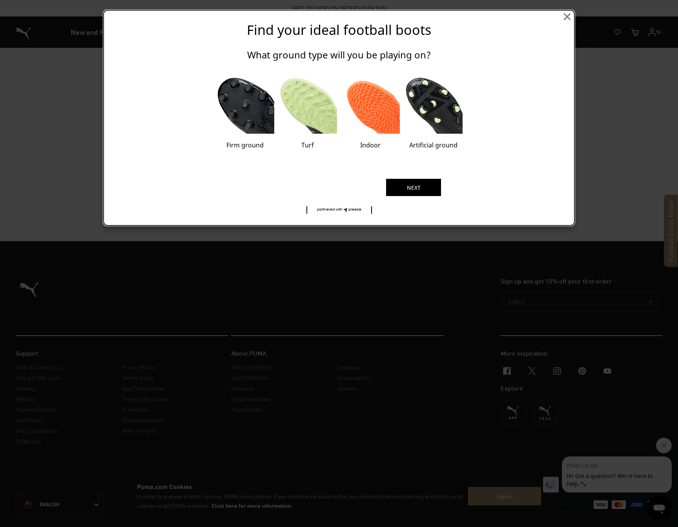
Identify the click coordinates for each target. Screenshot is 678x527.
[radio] (244, 111)
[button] (339, 210)
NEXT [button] (414, 187)
